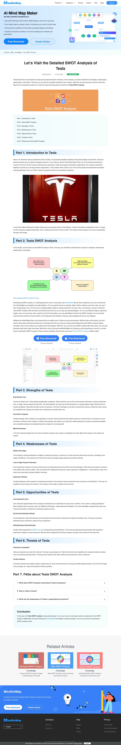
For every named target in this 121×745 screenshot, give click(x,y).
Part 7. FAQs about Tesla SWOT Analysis (31, 141)
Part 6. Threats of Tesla (24, 137)
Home (7, 52)
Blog (102, 3)
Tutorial (88, 3)
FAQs (78, 728)
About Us (48, 725)
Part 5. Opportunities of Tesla (26, 133)
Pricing (80, 3)
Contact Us (48, 728)
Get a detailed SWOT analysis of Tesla (26, 298)
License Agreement (110, 731)
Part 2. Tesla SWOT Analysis (26, 122)
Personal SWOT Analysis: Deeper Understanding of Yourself (31, 674)
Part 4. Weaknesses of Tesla (26, 130)
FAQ (95, 3)
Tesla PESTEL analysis (81, 331)
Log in (112, 3)
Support (78, 725)
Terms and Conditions (110, 728)
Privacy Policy (108, 725)
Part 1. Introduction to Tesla (26, 118)
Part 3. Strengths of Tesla (25, 126)
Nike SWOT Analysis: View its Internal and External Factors (60, 674)
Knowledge (18, 52)
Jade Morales (46, 74)
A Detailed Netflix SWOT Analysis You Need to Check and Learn (89, 674)
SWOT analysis (37, 530)
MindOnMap (69, 302)
